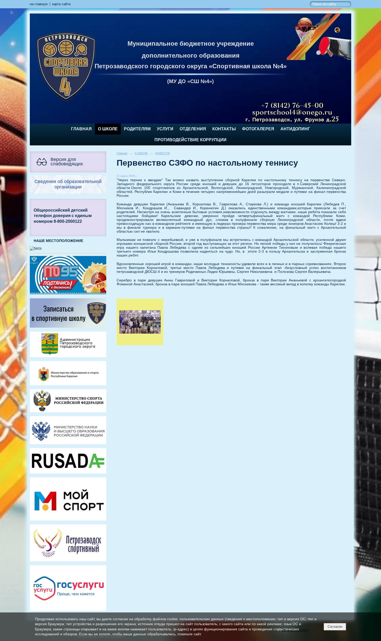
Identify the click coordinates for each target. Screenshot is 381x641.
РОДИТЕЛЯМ (137, 129)
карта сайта (61, 4)
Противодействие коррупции (190, 140)
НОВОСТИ (162, 153)
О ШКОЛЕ (108, 129)
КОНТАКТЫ (224, 129)
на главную (39, 4)
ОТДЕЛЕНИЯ (193, 129)
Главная (81, 129)
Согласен (335, 627)
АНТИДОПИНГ (295, 129)
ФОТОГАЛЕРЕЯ (258, 129)
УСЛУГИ (165, 129)
